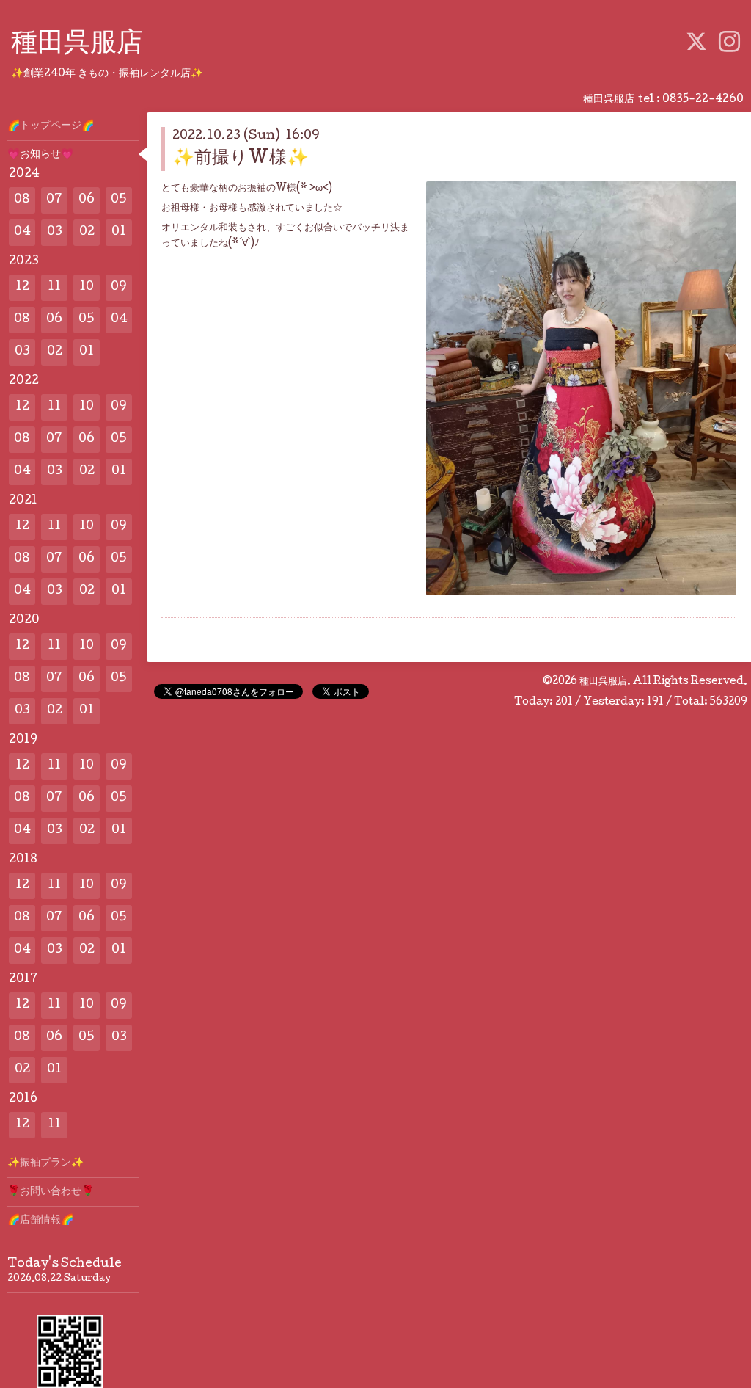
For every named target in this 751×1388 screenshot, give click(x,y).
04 (22, 232)
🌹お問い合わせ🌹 (50, 1192)
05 (119, 200)
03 (54, 232)
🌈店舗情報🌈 (40, 1221)
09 (119, 287)
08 (22, 200)
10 (86, 287)
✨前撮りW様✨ (240, 159)
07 (54, 200)
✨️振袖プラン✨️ (45, 1163)
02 (87, 232)
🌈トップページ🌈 (50, 126)
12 (22, 287)
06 (86, 200)
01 (118, 232)
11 (54, 287)
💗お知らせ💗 (40, 155)
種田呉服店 (77, 44)
